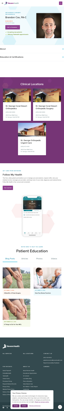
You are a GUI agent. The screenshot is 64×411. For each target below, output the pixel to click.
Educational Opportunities (30, 373)
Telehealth (5, 376)
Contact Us (47, 353)
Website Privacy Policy (8, 389)
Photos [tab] (39, 258)
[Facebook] (3, 407)
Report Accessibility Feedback (51, 363)
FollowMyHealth (7, 373)
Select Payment (7, 370)
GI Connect (26, 376)
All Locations (28, 353)
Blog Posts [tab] (10, 258)
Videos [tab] (54, 258)
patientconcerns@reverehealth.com (52, 360)
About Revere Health (28, 370)
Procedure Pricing (7, 381)
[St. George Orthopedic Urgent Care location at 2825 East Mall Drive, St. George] (32, 130)
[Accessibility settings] (60, 407)
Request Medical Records (9, 384)
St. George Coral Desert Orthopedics (16, 107)
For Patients (7, 366)
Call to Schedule (12, 27)
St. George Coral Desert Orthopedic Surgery (46, 107)
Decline (24, 405)
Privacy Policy (6, 386)
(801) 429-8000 (47, 357)
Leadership (26, 389)
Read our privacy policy (42, 402)
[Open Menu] (2, 3)
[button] (32, 49)
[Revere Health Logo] (31, 3)
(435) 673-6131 (25, 146)
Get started (8, 188)
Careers (46, 366)
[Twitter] (7, 407)
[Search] (60, 3)
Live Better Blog (27, 378)
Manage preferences (34, 405)
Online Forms (6, 378)
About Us (26, 366)
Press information (27, 381)
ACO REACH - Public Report (30, 386)
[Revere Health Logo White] (32, 346)
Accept (16, 405)
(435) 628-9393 (10, 112)
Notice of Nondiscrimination (10, 392)
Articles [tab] (24, 258)
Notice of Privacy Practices (10, 394)
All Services (7, 353)
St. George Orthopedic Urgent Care (31, 141)
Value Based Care (28, 384)
